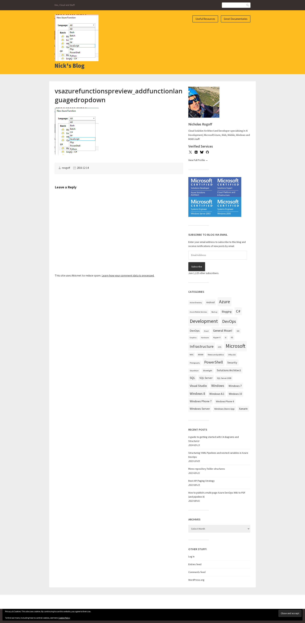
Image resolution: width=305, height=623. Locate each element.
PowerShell (213, 362)
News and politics (216, 354)
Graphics (193, 337)
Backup (214, 312)
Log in (191, 556)
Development (204, 321)
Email (206, 331)
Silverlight (207, 370)
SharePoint (194, 371)
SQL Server (206, 378)
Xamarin (243, 408)
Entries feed (194, 564)
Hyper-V (216, 337)
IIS (232, 337)
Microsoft (235, 346)
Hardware (205, 337)
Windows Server (200, 409)
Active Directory (196, 302)
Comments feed (196, 572)
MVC (192, 354)
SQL (192, 378)
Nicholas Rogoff (200, 124)
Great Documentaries (235, 19)
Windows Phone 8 (225, 401)
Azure (224, 301)
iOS (219, 347)
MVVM (200, 354)
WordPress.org (196, 579)
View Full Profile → (198, 160)
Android (210, 302)
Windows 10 (235, 394)
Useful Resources (205, 19)
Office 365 (232, 355)
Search (247, 5)
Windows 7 (235, 386)
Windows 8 (197, 393)
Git (238, 331)
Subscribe (196, 266)
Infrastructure (202, 346)
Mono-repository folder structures (206, 468)
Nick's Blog (70, 65)
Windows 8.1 (216, 394)
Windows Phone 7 (200, 401)
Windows (217, 385)
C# (238, 311)
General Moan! (222, 330)
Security (232, 362)
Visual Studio (198, 386)
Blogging (227, 311)
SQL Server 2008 (224, 378)
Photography (195, 363)
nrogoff (66, 167)
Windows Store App (224, 408)
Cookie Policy (64, 617)
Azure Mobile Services (198, 312)
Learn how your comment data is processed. (128, 275)
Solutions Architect (229, 370)
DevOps (229, 321)
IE (225, 337)
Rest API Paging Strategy (201, 480)
